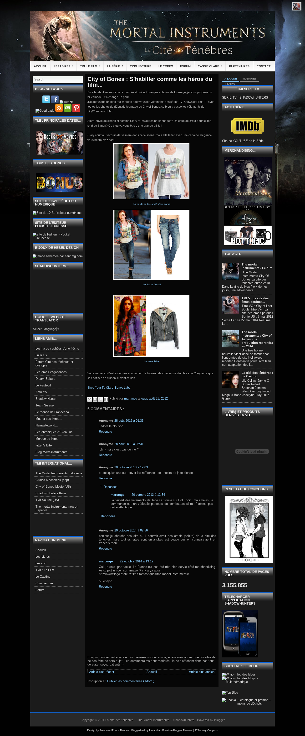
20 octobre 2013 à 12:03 (131, 467)
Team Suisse (45, 405)
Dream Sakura (45, 379)
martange (117, 494)
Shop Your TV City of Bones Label (109, 387)
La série (115, 66)
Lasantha (155, 730)
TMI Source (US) (47, 500)
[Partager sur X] (100, 399)
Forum (185, 66)
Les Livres (63, 66)
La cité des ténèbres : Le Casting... (257, 374)
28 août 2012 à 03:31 (128, 444)
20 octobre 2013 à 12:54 (148, 494)
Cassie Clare (210, 66)
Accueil (40, 66)
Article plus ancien (201, 672)
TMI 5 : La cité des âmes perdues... (255, 300)
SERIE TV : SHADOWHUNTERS (245, 97)
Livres (230, 84)
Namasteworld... (47, 425)
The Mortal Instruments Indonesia (59, 473)
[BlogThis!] (95, 399)
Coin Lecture (140, 66)
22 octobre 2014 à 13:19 (136, 561)
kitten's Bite (44, 445)
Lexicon (41, 563)
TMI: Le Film (90, 66)
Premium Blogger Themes (177, 730)
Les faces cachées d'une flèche (57, 348)
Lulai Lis (41, 355)
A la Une (230, 78)
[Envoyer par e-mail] (89, 399)
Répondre (105, 431)
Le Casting (43, 576)
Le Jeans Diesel (152, 284)
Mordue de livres (47, 439)
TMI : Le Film (45, 570)
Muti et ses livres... (49, 419)
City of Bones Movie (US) (53, 486)
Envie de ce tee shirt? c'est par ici (151, 204)
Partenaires (239, 66)
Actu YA (41, 392)
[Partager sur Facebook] (106, 399)
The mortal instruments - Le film (257, 266)
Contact (263, 66)
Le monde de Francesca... (54, 412)
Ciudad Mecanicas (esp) (52, 480)
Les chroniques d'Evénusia (54, 432)
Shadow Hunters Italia (51, 493)
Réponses (110, 487)
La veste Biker (152, 361)
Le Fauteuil (43, 385)
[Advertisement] (60, 524)
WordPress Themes (118, 730)
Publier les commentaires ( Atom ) (130, 681)
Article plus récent (101, 672)
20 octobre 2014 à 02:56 (131, 530)
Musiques (249, 78)
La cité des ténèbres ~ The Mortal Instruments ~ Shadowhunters (150, 720)
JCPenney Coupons (206, 730)
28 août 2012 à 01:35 (128, 420)
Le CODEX (165, 66)
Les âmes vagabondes (51, 372)
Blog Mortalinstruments (51, 452)
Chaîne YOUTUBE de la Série (243, 141)
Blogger (219, 720)
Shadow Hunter (46, 399)
